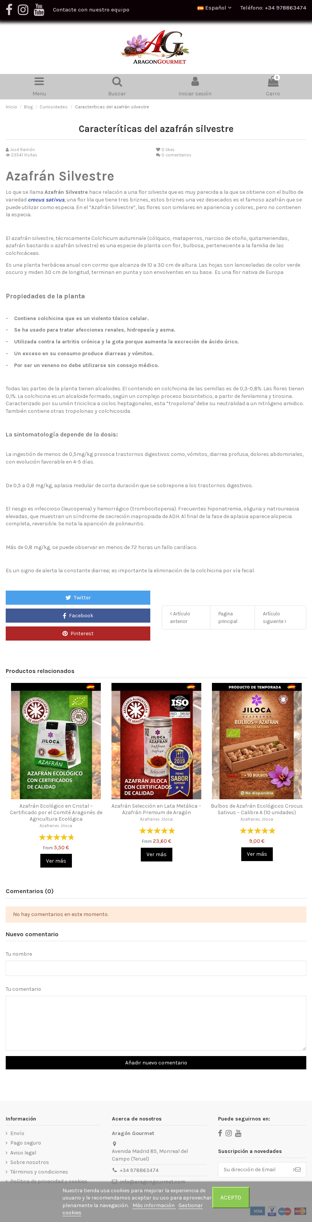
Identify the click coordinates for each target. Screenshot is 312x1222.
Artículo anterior (180, 617)
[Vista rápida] (56, 796)
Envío (17, 1133)
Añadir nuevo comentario (156, 1062)
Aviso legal (23, 1153)
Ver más (56, 861)
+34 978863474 (139, 1170)
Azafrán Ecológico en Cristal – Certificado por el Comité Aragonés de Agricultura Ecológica (56, 812)
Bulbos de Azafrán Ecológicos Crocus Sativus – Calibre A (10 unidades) (257, 809)
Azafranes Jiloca (56, 825)
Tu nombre (19, 954)
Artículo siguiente (274, 617)
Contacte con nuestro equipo (91, 9)
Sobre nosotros (29, 1162)
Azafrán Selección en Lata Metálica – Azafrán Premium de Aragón (156, 809)
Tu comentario (23, 989)
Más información (154, 1205)
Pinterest (81, 633)
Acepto (230, 1197)
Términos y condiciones (39, 1172)
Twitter (82, 597)
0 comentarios (176, 155)
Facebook (80, 615)
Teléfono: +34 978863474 (273, 7)
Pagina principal (227, 617)
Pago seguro (25, 1143)
